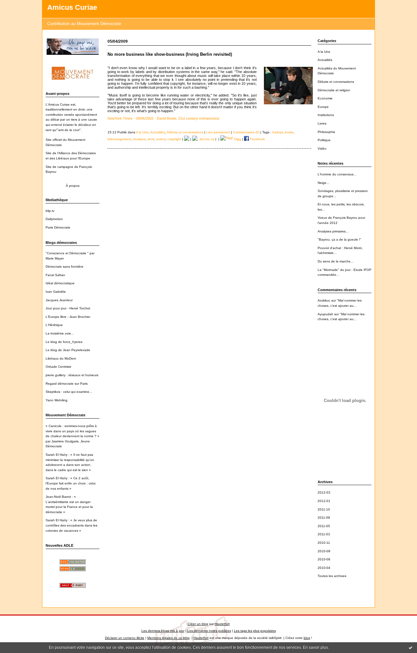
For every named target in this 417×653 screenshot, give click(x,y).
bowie (289, 132)
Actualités (325, 60)
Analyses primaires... (333, 231)
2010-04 (324, 568)
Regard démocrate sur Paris (67, 383)
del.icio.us (205, 139)
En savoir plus (315, 647)
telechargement (119, 139)
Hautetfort (222, 624)
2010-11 (324, 542)
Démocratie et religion (334, 90)
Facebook (257, 139)
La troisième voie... (60, 333)
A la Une (324, 51)
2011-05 (324, 526)
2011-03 (324, 534)
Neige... (323, 183)
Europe (323, 107)
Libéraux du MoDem (61, 358)
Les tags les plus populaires (255, 630)
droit (151, 139)
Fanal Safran (55, 275)
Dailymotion (54, 219)
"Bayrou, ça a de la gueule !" (339, 239)
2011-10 (324, 509)
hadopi (277, 132)
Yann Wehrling (56, 400)
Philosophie (326, 132)
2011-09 (324, 517)
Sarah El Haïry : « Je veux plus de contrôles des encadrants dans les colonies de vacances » (71, 525)
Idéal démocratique (60, 283)
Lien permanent (218, 132)
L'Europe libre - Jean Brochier (68, 317)
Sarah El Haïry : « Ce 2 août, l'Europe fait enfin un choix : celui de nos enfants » (70, 483)
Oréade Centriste (58, 366)
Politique (324, 140)
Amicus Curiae (72, 7)
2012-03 (324, 492)
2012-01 (324, 501)
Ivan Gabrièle (56, 291)
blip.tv (50, 211)
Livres (322, 123)
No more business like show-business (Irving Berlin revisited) (170, 54)
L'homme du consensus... (337, 174)
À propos (72, 185)
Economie (325, 98)
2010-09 (324, 551)
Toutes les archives (332, 576)
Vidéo (322, 148)
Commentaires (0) (246, 132)
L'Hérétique (54, 325)
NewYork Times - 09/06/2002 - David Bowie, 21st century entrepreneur (164, 118)
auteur (160, 139)
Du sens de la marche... (335, 261)
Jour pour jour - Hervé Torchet (68, 308)
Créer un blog (198, 624)
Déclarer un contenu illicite (124, 638)
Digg (237, 139)
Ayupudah (325, 314)
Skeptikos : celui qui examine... (69, 391)
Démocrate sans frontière (64, 266)
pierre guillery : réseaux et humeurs (72, 375)
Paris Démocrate (58, 227)
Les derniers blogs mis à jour (162, 630)
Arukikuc (324, 300)
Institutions (326, 115)
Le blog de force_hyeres (64, 342)
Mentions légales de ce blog (168, 638)
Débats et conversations (336, 81)
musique (139, 139)
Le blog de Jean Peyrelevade (68, 350)
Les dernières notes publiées (209, 630)
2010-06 (324, 559)
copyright (174, 139)
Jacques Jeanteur (59, 300)
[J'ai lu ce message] (410, 647)
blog (307, 638)
